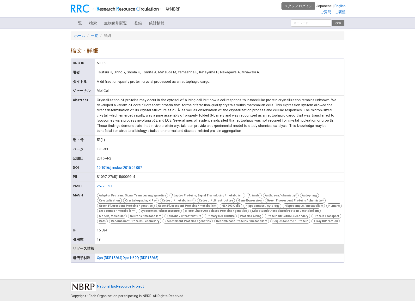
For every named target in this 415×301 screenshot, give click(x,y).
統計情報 (157, 23)
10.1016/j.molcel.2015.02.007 (119, 167)
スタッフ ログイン (298, 6)
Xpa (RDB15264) (109, 258)
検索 (93, 23)
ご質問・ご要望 (333, 12)
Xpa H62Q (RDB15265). (141, 258)
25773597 (104, 186)
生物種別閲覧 (115, 23)
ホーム (79, 36)
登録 (138, 23)
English (340, 6)
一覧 (78, 23)
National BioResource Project (120, 286)
